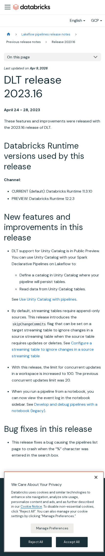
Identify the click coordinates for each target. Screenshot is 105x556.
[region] (54, 511)
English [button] (76, 20)
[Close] (96, 477)
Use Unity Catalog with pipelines (47, 299)
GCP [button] (95, 20)
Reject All (36, 542)
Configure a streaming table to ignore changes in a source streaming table (53, 349)
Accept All (72, 542)
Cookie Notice (31, 506)
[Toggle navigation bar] (7, 7)
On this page (18, 57)
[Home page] (8, 34)
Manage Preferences (52, 528)
